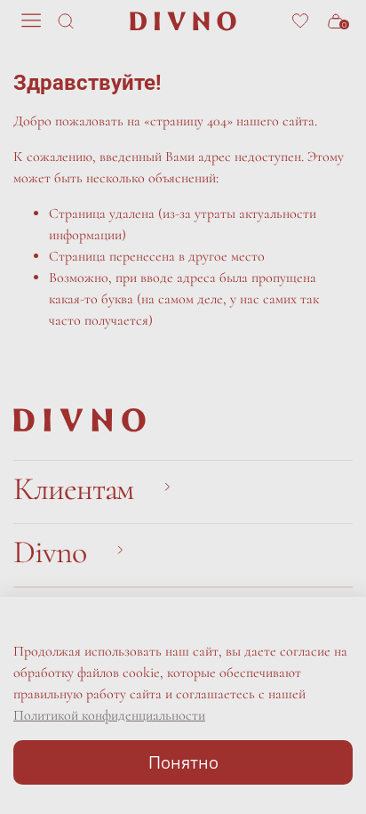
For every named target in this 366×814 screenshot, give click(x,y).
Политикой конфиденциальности (109, 715)
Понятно (183, 762)
